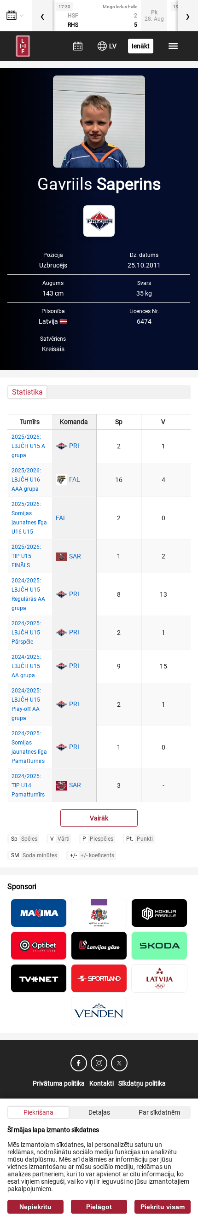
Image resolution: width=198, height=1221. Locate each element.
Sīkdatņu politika (142, 1083)
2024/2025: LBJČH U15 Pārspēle (26, 632)
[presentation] (42, 15)
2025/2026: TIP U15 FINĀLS (26, 556)
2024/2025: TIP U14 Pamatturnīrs (28, 785)
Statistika (27, 392)
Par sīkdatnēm (159, 1112)
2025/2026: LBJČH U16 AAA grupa (26, 479)
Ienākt (141, 46)
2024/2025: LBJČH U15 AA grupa (26, 666)
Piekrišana (38, 1112)
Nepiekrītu (35, 1206)
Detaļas (99, 1112)
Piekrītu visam (162, 1206)
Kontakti (101, 1083)
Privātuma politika (59, 1083)
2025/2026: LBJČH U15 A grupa (28, 446)
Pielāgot (99, 1206)
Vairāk (99, 818)
